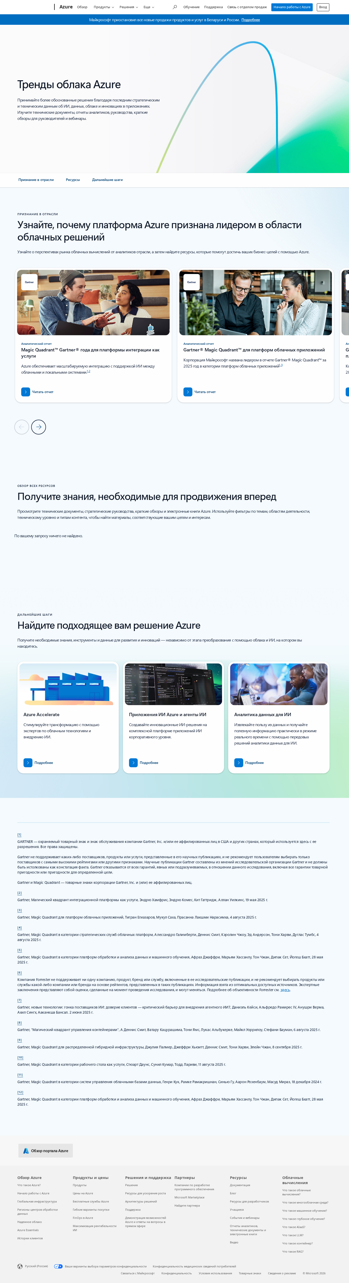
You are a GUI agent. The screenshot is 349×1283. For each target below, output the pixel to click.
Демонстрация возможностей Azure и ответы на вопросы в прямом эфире (145, 1222)
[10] (20, 1057)
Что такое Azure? (29, 1185)
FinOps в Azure (83, 1218)
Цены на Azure (83, 1193)
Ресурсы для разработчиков (249, 1201)
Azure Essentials (28, 1230)
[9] (19, 1040)
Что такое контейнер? (297, 1243)
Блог (233, 1193)
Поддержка (213, 7)
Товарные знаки (250, 1273)
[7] (19, 1000)
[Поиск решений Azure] (174, 6)
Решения (127, 7)
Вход (323, 7)
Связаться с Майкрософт (138, 1273)
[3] (19, 910)
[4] (19, 927)
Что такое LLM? (293, 1235)
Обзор (82, 7)
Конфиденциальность (176, 1273)
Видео (234, 1242)
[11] (20, 1074)
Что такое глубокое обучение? (303, 1219)
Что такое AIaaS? (293, 1227)
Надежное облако (29, 1222)
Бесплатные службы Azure (91, 1201)
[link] (36, 181)
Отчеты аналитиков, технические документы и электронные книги (248, 1230)
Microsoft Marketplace (189, 1197)
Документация (240, 1185)
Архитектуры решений (141, 1201)
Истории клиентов (30, 1238)
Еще (147, 7)
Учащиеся (237, 1209)
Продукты (102, 7)
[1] (19, 834)
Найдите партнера (187, 1205)
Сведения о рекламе (282, 1273)
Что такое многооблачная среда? (305, 1202)
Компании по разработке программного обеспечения (194, 1187)
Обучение (191, 7)
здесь (285, 989)
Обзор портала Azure (49, 1150)
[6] (19, 972)
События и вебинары (245, 1218)
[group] (93, 335)
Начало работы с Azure (292, 7)
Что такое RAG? (293, 1251)
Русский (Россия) (36, 1266)
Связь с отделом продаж (247, 7)
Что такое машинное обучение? (304, 1210)
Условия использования (215, 1273)
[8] (19, 1022)
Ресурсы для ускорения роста (145, 1193)
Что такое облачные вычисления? (296, 1192)
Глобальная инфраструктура (37, 1201)
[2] (19, 892)
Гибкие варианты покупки (91, 1209)
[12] (20, 1092)
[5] (19, 950)
